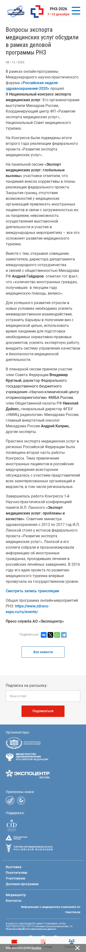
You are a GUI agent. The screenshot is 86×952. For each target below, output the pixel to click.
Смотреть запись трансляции (32, 591)
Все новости (43, 652)
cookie (36, 948)
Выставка (14, 867)
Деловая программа (22, 884)
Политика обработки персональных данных (31, 929)
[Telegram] (64, 635)
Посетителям (16, 873)
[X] (50, 635)
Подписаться (43, 711)
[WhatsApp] (57, 635)
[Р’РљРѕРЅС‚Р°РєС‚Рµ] (44, 635)
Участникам (15, 878)
